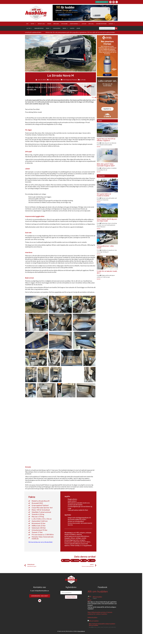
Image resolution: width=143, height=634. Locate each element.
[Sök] (116, 28)
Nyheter (72, 28)
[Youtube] (113, 2)
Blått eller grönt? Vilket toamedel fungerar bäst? (106, 165)
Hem (27, 23)
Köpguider (56, 23)
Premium (74, 79)
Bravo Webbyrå (81, 631)
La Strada (82, 79)
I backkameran (56, 28)
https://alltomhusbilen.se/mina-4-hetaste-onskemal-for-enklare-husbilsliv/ (100, 613)
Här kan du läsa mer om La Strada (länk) (40, 542)
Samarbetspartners (101, 23)
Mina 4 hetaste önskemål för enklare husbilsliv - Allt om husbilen (102, 624)
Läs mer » (99, 146)
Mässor (49, 23)
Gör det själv (41, 23)
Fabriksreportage (38, 28)
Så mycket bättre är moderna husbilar (104, 195)
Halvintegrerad (67, 79)
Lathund (84, 23)
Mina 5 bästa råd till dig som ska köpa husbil (107, 220)
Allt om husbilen (98, 591)
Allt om (29, 28)
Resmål (64, 28)
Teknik (47, 28)
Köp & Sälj (91, 23)
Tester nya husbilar (54, 79)
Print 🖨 (94, 97)
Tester (32, 23)
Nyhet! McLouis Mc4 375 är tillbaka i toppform (106, 140)
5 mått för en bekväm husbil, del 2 (107, 272)
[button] (65, 560)
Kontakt (111, 23)
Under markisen (74, 23)
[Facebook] (110, 2)
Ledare (78, 28)
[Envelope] (117, 2)
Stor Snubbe (64, 23)
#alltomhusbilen (92, 617)
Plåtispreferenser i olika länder (105, 247)
